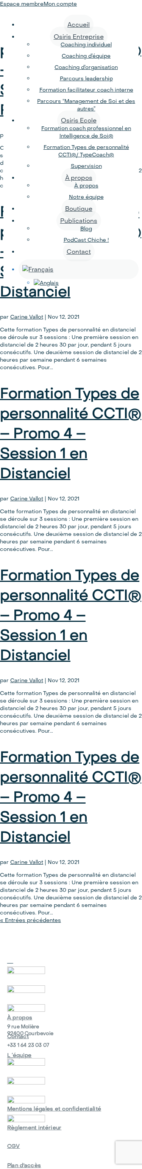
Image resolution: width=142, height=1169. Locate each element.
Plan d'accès (24, 1165)
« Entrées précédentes (30, 920)
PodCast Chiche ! (86, 240)
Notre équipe (86, 197)
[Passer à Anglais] (86, 283)
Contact (79, 251)
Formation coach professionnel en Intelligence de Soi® (86, 132)
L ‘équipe (19, 1055)
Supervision (86, 166)
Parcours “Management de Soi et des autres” (86, 104)
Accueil (78, 24)
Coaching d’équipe (86, 56)
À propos (78, 177)
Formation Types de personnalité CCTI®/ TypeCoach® (86, 150)
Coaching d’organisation (86, 67)
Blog (86, 228)
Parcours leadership (86, 78)
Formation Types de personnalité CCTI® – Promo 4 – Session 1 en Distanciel (70, 433)
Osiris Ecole (79, 120)
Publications (78, 220)
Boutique (78, 208)
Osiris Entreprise (79, 36)
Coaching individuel (86, 44)
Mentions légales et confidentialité (54, 1108)
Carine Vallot (26, 317)
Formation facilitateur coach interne (86, 90)
